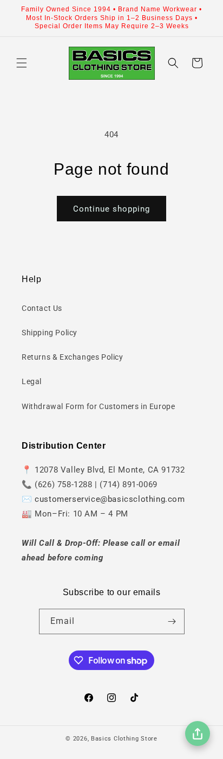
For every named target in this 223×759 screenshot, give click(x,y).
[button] (22, 63)
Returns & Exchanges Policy (72, 357)
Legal (32, 381)
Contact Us (42, 308)
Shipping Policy (49, 332)
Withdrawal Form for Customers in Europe (98, 406)
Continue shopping (111, 209)
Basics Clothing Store (124, 738)
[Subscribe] (172, 621)
